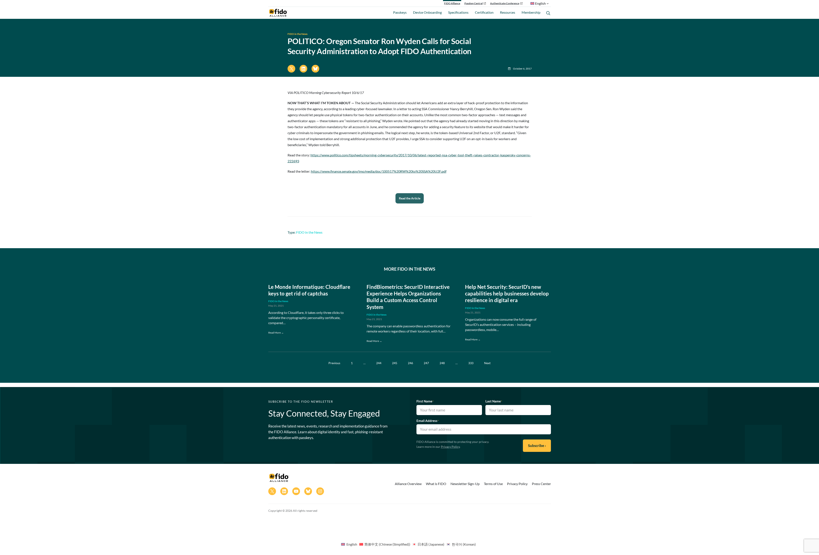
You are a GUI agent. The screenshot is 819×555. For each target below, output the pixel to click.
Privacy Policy (450, 446)
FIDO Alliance (452, 3)
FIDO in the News (297, 34)
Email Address (427, 421)
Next (487, 363)
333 (470, 363)
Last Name (493, 401)
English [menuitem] (351, 544)
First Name (425, 401)
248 (442, 363)
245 (394, 363)
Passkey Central (473, 3)
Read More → (276, 332)
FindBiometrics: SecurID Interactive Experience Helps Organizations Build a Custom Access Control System (408, 297)
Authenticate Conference (504, 3)
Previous (334, 363)
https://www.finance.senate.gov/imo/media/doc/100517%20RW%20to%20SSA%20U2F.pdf (378, 171)
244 (378, 363)
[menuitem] (349, 544)
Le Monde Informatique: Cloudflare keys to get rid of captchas (309, 290)
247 (426, 363)
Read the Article (409, 198)
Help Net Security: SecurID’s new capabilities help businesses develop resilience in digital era (507, 293)
